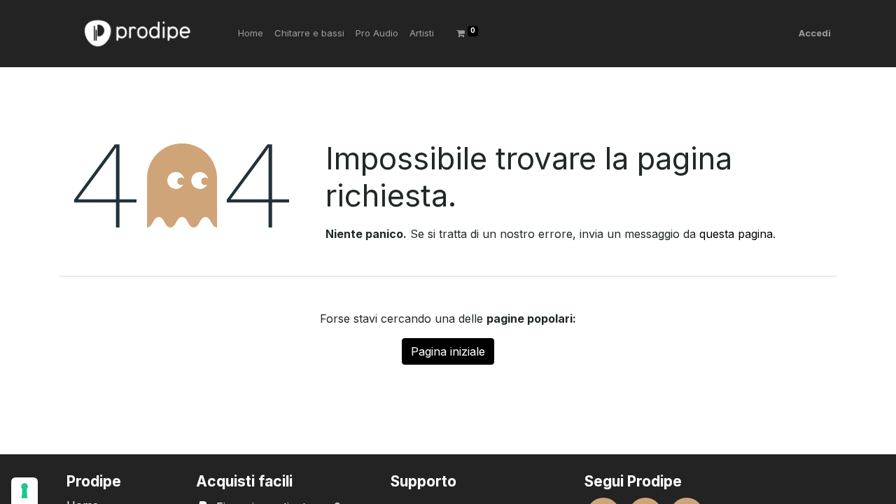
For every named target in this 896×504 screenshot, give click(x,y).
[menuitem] (250, 33)
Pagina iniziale (448, 351)
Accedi (815, 32)
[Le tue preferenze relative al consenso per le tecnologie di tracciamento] (24, 490)
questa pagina (736, 234)
